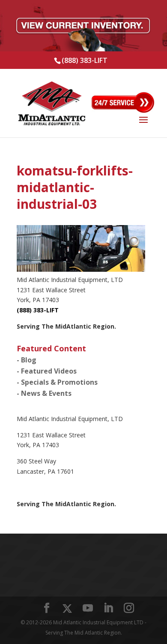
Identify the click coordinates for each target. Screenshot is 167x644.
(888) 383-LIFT (84, 60)
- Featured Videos (47, 371)
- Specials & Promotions (57, 382)
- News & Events (44, 393)
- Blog (26, 360)
